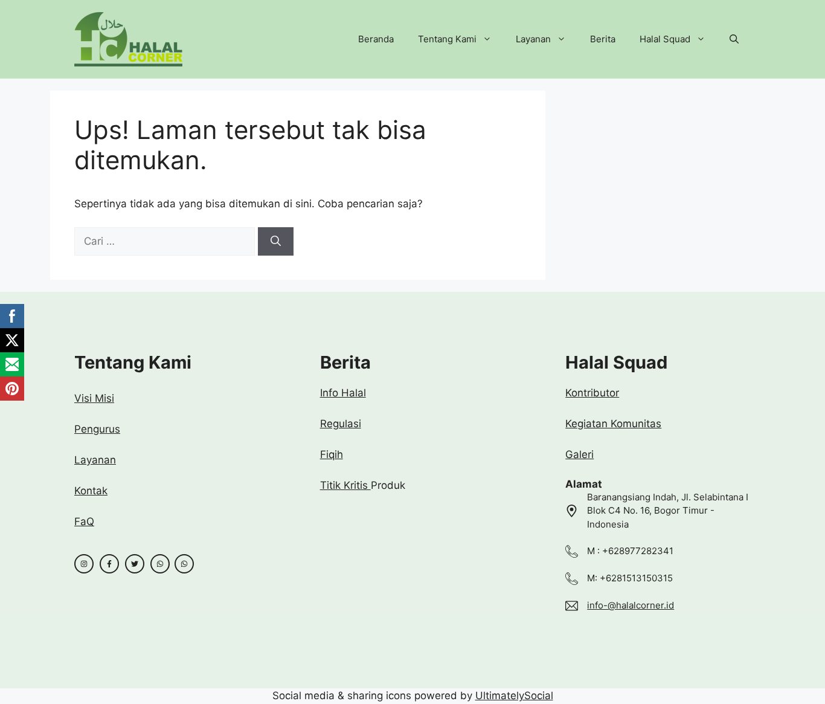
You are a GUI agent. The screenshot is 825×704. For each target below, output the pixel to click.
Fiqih (331, 454)
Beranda (376, 39)
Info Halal (343, 393)
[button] (734, 39)
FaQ (84, 521)
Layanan (533, 39)
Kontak (91, 491)
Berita (602, 39)
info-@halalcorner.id (630, 605)
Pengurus (97, 429)
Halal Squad (665, 39)
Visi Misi (94, 398)
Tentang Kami (447, 39)
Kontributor (592, 393)
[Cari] (276, 241)
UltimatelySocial (514, 695)
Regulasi (340, 424)
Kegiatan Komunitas (613, 424)
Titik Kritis (345, 485)
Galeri (579, 454)
